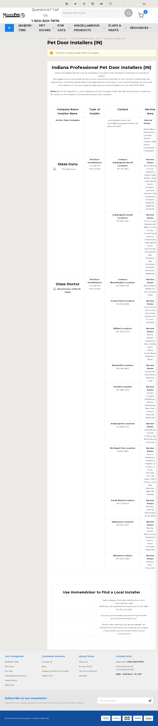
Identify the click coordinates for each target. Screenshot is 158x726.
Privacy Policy (85, 666)
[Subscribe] (150, 700)
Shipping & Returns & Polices (55, 671)
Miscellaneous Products (87, 28)
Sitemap (83, 676)
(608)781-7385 (25, 28)
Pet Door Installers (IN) (114, 38)
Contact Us (47, 662)
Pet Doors (44, 28)
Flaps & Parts (114, 28)
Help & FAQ (47, 676)
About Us (83, 662)
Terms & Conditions (88, 671)
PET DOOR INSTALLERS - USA (85, 38)
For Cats (62, 28)
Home (50, 38)
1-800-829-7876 (45, 21)
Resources (139, 27)
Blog (44, 666)
